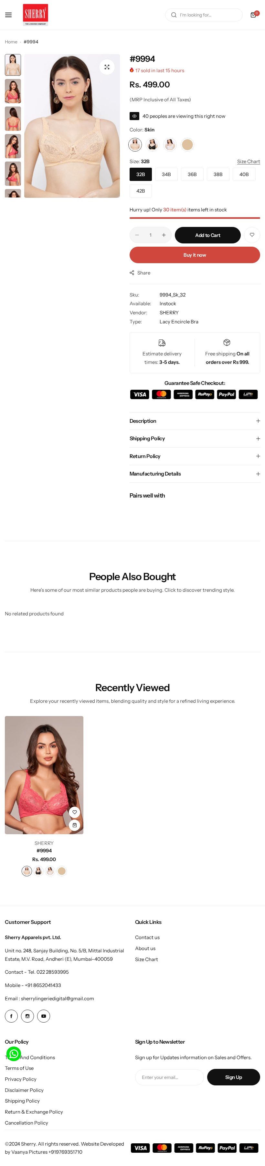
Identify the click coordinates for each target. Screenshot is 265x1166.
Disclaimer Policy (24, 1090)
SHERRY (169, 312)
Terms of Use (19, 1068)
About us (145, 948)
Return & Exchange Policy (34, 1112)
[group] (72, 126)
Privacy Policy (21, 1079)
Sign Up (233, 1077)
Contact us (147, 937)
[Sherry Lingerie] (35, 15)
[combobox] (204, 14)
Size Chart (146, 959)
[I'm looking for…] (174, 14)
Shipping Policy (22, 1101)
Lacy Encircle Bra (179, 322)
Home (11, 42)
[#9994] (44, 775)
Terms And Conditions (30, 1057)
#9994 (44, 850)
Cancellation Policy (26, 1123)
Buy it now (195, 255)
